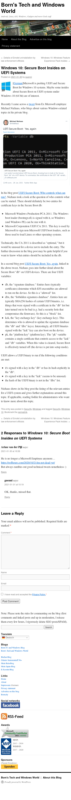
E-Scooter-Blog (7, 669)
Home (5, 39)
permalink (22, 412)
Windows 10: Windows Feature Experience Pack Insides (55, 59)
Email (3, 583)
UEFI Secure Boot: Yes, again (41, 263)
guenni (28, 76)
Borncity (4, 694)
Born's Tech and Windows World (33, 7)
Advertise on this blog (41, 39)
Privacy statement (11, 45)
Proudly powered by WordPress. (17, 782)
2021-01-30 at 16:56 (10, 451)
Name (4, 572)
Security (28, 408)
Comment (6, 532)
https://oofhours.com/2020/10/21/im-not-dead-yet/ (28, 462)
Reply (4, 471)
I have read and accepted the (25, 594)
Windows (37, 408)
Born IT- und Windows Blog (13, 647)
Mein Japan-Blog (8, 666)
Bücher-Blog (6, 657)
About (3, 682)
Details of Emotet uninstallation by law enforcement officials (18, 59)
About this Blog (18, 39)
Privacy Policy (39, 594)
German (18, 83)
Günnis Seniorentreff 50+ (11, 660)
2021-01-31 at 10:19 (14, 484)
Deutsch (9, 637)
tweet (32, 104)
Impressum (5, 685)
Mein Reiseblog (7, 663)
